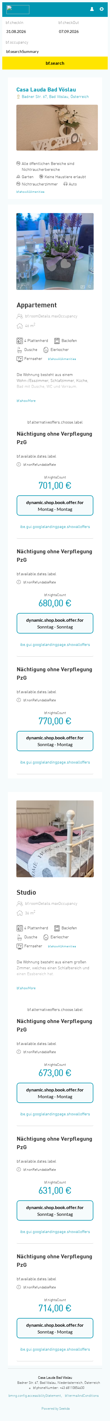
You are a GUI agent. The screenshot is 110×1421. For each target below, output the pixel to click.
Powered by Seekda (55, 1409)
